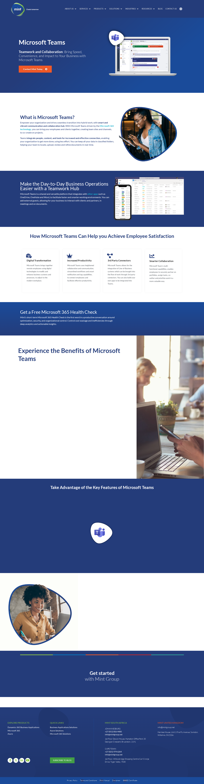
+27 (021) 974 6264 (113, 751)
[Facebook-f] (10, 760)
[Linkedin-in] (21, 760)
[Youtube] (27, 760)
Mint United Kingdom (170, 722)
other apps (92, 194)
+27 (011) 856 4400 (113, 731)
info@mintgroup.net (113, 734)
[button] (70, 9)
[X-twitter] (15, 760)
